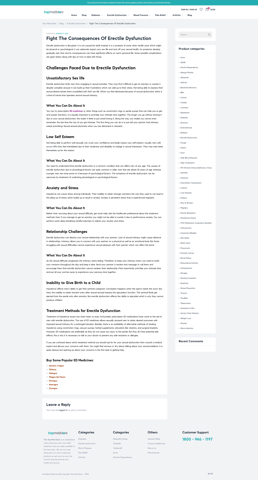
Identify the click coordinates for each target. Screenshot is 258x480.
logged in (63, 410)
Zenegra (53, 388)
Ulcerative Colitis (187, 308)
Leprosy (183, 188)
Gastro (183, 148)
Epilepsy (183, 133)
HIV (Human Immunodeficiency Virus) (196, 168)
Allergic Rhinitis (186, 72)
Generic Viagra (56, 365)
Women (183, 323)
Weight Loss (185, 318)
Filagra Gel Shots (57, 377)
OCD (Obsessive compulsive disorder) (196, 223)
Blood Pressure (84, 448)
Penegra (53, 381)
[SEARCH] (209, 35)
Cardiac (183, 102)
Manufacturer (154, 452)
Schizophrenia (186, 268)
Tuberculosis (185, 303)
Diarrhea (184, 123)
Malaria (183, 198)
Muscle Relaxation (188, 213)
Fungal (183, 143)
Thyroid (183, 293)
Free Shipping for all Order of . (129, 3)
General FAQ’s (154, 439)
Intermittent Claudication (191, 183)
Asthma (183, 82)
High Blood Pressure (188, 158)
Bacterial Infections (188, 88)
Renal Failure (185, 258)
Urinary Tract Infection (189, 313)
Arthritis (81, 457)
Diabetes (184, 118)
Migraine (184, 208)
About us (152, 448)
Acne (182, 57)
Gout (182, 153)
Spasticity (184, 283)
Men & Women (186, 203)
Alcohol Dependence (189, 67)
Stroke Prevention (187, 288)
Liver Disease (186, 193)
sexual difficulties (54, 146)
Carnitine (184, 108)
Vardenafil (117, 448)
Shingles (183, 273)
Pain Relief (184, 238)
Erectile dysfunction (87, 443)
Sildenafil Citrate (120, 439)
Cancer (183, 97)
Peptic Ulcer (185, 243)
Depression (185, 113)
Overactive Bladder (188, 233)
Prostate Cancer (187, 253)
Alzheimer (184, 77)
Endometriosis (186, 128)
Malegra (53, 373)
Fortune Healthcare (156, 443)
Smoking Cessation (188, 278)
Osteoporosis (185, 228)
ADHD (183, 62)
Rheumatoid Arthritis (189, 263)
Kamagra (53, 384)
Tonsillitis (184, 298)
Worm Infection (186, 328)
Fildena (52, 369)
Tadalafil (117, 443)
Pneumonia (185, 248)
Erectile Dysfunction (188, 138)
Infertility (184, 173)
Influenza (184, 178)
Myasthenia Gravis (188, 218)
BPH (182, 92)
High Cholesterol (187, 163)
